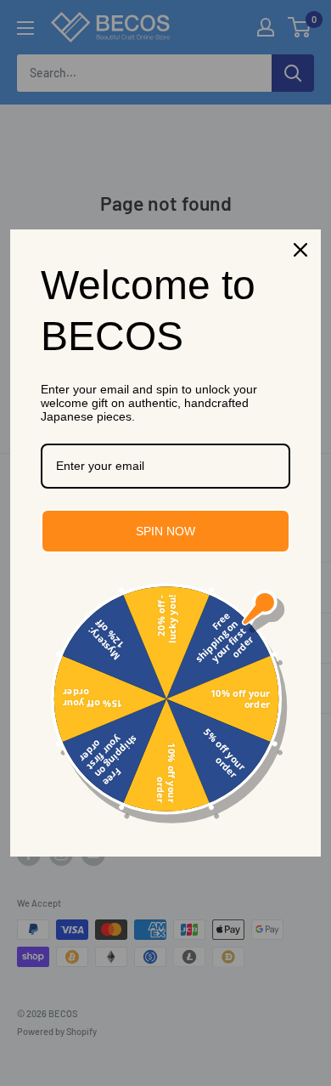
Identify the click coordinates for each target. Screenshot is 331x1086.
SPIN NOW (165, 531)
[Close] (300, 249)
